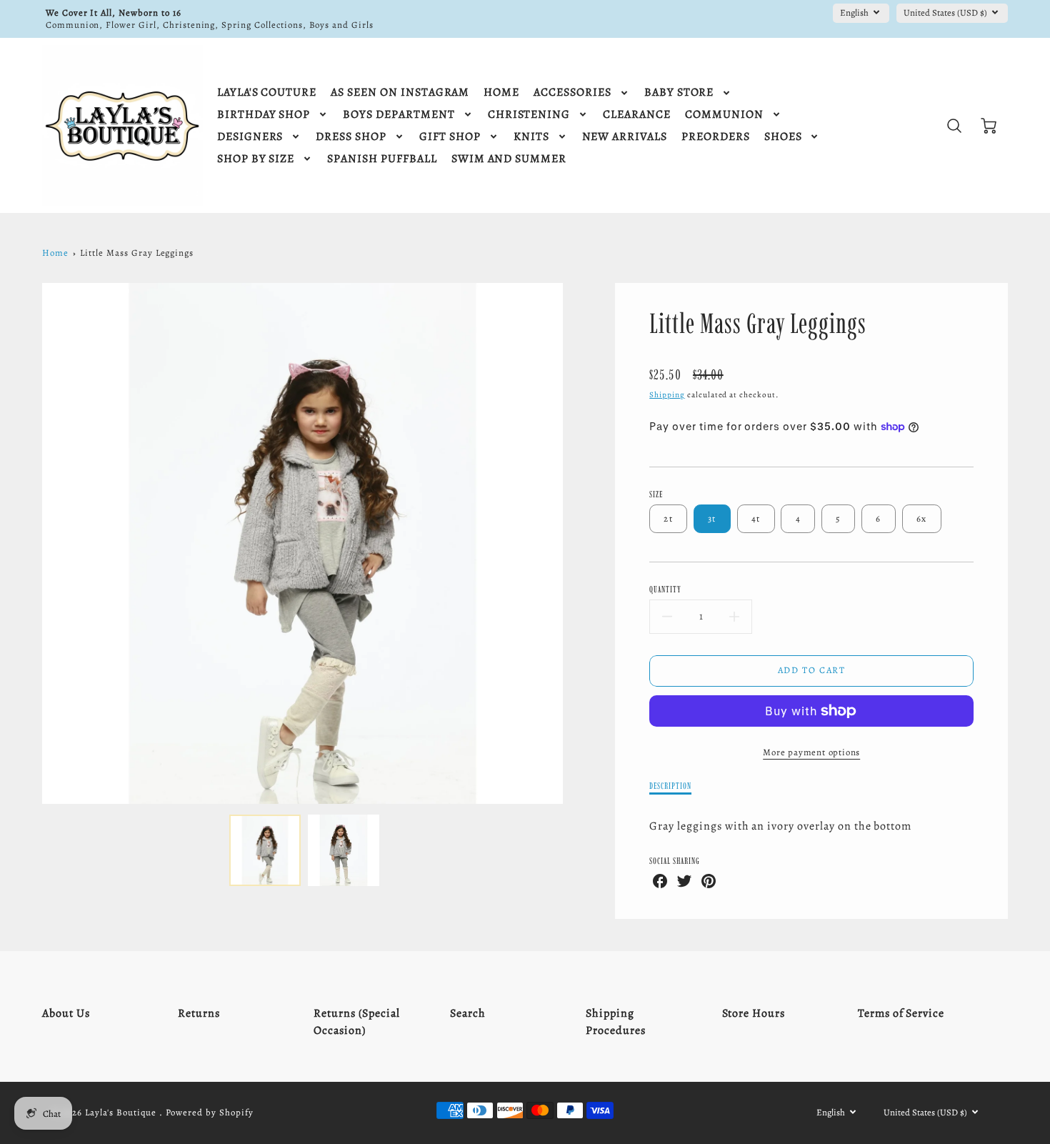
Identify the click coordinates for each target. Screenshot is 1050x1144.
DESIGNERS (250, 136)
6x (921, 518)
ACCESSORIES (572, 92)
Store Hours (754, 1013)
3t (712, 518)
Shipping (667, 394)
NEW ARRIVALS (625, 136)
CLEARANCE (637, 114)
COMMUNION (724, 114)
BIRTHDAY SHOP (263, 114)
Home (55, 253)
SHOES (783, 136)
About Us (66, 1013)
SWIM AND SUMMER (508, 158)
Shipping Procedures (616, 1021)
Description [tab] (670, 785)
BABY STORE (679, 92)
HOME (501, 92)
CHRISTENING (529, 114)
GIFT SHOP (450, 136)
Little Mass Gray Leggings (137, 253)
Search (468, 1013)
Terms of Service (901, 1013)
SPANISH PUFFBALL (381, 158)
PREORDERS (715, 136)
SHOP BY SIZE (256, 158)
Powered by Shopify (209, 1112)
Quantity (665, 589)
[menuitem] (267, 92)
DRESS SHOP (351, 136)
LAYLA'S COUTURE (266, 92)
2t (668, 518)
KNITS (531, 136)
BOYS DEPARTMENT (398, 114)
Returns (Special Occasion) (356, 1021)
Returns (199, 1013)
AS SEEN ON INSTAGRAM (400, 92)
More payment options (811, 752)
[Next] (573, 543)
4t (756, 518)
